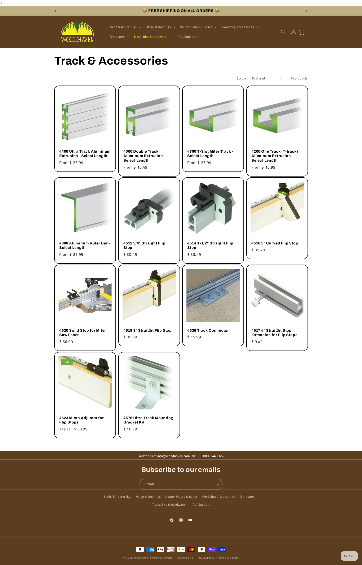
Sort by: (242, 78)
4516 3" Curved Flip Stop (274, 243)
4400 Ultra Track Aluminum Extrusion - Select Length (85, 153)
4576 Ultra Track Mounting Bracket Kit (148, 420)
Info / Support (200, 504)
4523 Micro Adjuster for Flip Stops (81, 420)
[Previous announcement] (55, 10)
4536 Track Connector (208, 331)
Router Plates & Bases (181, 496)
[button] (125, 27)
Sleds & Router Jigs (117, 496)
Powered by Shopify (160, 558)
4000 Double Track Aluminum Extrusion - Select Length (144, 156)
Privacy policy (206, 558)
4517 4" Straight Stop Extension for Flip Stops (274, 333)
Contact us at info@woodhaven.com (163, 455)
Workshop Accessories (218, 496)
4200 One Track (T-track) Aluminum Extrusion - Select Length (274, 156)
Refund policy (185, 558)
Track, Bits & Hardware (168, 504)
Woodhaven (141, 558)
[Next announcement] (306, 10)
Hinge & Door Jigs (148, 496)
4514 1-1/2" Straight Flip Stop (210, 245)
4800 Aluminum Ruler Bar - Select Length (84, 245)
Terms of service (229, 558)
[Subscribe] (217, 484)
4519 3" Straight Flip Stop (147, 331)
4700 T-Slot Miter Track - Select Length (210, 153)
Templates (247, 496)
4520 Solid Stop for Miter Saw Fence (82, 333)
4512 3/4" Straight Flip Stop (144, 245)
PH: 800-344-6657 (211, 455)
